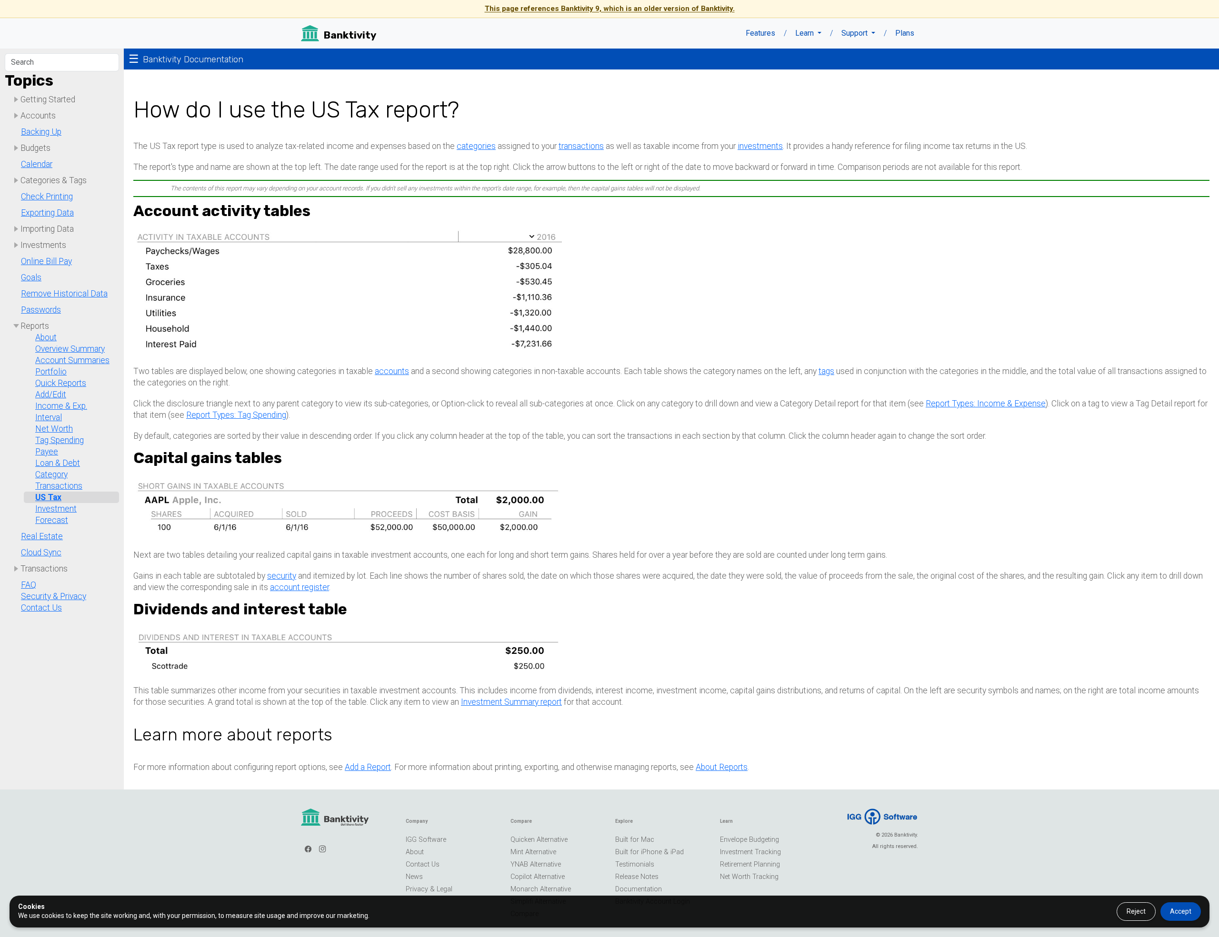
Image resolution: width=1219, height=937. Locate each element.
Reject (1136, 911)
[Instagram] (322, 849)
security (281, 576)
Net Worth (54, 429)
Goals (31, 277)
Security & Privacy (53, 596)
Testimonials (634, 864)
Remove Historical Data (64, 293)
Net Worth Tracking (749, 877)
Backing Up (41, 132)
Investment (56, 508)
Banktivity (350, 35)
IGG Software (426, 840)
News (414, 877)
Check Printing (47, 196)
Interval (48, 417)
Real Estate (42, 536)
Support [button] (855, 33)
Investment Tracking (750, 852)
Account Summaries (72, 360)
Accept (1180, 911)
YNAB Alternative (535, 864)
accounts (392, 371)
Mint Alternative (533, 852)
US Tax (48, 497)
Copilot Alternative (537, 877)
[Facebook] (308, 849)
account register (299, 587)
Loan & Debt (57, 463)
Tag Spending (59, 440)
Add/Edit (50, 394)
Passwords (41, 310)
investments (760, 146)
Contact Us (41, 607)
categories (476, 146)
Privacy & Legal (429, 889)
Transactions (58, 486)
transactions (581, 146)
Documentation (638, 889)
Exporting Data (47, 212)
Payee (46, 451)
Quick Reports (60, 383)
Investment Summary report (511, 702)
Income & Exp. (61, 406)
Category (51, 474)
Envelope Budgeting (749, 840)
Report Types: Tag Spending (236, 415)
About (46, 337)
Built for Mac (634, 840)
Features (760, 33)
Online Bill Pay (46, 261)
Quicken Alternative (539, 840)
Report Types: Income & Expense (986, 403)
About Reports (722, 767)
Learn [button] (805, 33)
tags (826, 371)
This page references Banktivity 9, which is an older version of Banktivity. (610, 8)
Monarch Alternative (540, 889)
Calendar (36, 164)
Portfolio (51, 371)
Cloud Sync (41, 552)
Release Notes (637, 877)
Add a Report (368, 767)
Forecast (51, 520)
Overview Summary (70, 349)
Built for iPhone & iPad (649, 852)
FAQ (28, 585)
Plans (904, 33)
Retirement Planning (750, 864)
